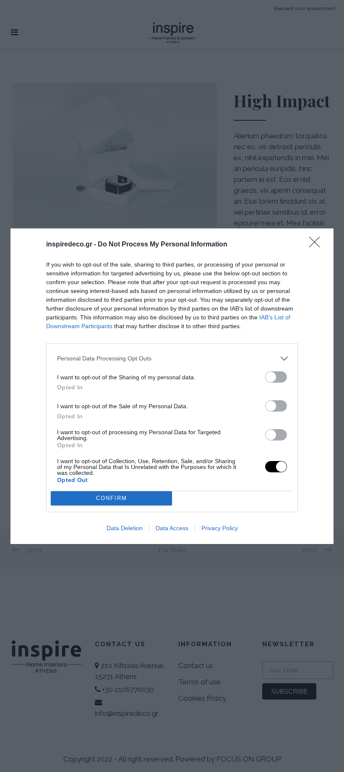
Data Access (172, 528)
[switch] (276, 377)
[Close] (317, 245)
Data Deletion (125, 528)
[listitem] (172, 358)
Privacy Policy (219, 528)
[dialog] (172, 386)
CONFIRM (111, 498)
